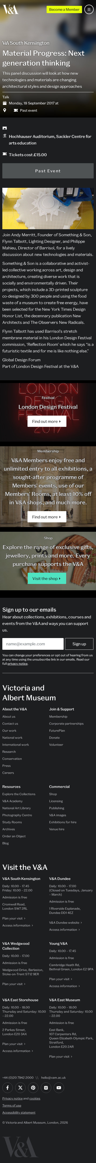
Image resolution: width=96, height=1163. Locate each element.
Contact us (10, 723)
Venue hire (56, 829)
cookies (34, 1098)
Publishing (56, 808)
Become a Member (64, 9)
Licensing (56, 801)
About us (8, 716)
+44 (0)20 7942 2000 (18, 1077)
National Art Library (16, 808)
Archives (8, 829)
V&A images (57, 815)
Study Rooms (12, 822)
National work (12, 737)
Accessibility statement (18, 1112)
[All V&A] (10, 9)
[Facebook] (7, 1087)
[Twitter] (20, 1087)
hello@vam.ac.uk (53, 1077)
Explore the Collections (18, 794)
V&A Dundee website (64, 922)
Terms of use (11, 1105)
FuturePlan (57, 730)
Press (6, 766)
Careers (8, 773)
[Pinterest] (33, 1087)
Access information (16, 925)
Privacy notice (12, 1098)
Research (9, 751)
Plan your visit (12, 918)
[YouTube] (59, 1087)
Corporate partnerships (66, 723)
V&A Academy (12, 801)
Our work (9, 730)
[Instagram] (46, 1087)
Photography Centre (17, 815)
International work (15, 744)
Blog (5, 843)
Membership (58, 716)
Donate (54, 737)
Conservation (12, 759)
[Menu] (89, 9)
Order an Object (14, 836)
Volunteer (56, 744)
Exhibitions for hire (62, 822)
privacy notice (17, 663)
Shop (53, 794)
